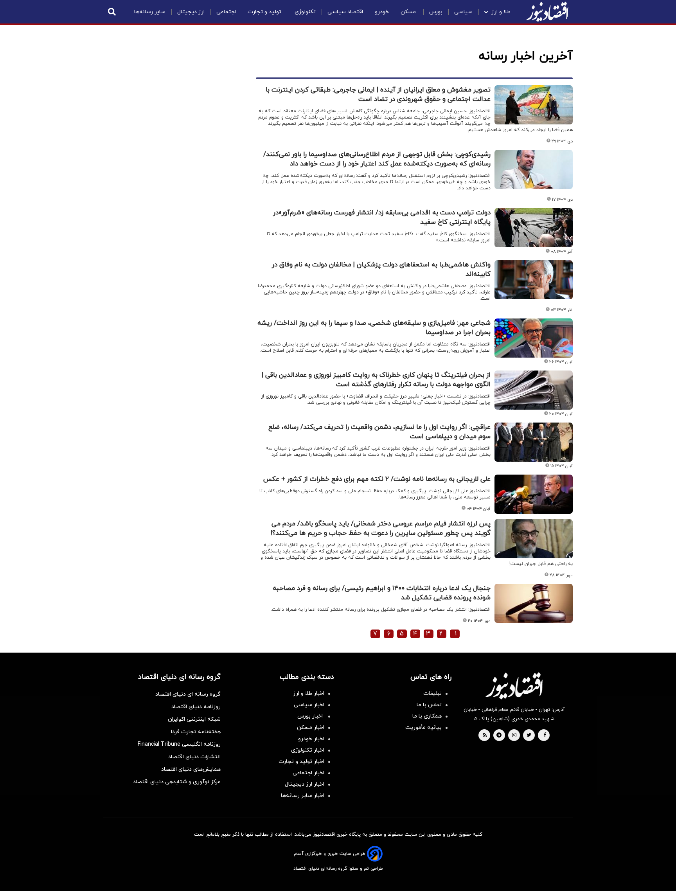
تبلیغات (432, 693)
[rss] (485, 735)
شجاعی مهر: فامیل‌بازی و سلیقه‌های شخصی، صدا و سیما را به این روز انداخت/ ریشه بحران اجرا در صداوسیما (374, 327)
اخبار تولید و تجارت (301, 761)
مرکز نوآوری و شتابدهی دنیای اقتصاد (177, 782)
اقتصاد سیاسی (345, 12)
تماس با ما (429, 705)
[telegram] (499, 735)
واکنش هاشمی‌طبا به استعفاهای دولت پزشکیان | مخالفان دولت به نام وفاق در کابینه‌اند (381, 269)
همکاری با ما (427, 716)
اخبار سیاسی (309, 705)
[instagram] (514, 735)
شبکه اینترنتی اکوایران (194, 719)
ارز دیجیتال (191, 12)
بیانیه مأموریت (423, 727)
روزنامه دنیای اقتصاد (196, 707)
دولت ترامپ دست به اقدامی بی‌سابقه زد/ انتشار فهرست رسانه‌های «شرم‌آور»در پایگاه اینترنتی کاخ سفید (382, 217)
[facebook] (544, 735)
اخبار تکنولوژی (307, 750)
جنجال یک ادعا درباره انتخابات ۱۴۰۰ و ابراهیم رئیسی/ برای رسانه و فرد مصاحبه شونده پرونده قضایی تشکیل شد (382, 593)
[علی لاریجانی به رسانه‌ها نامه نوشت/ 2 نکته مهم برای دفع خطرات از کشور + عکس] (533, 494)
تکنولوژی (305, 12)
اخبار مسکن (310, 727)
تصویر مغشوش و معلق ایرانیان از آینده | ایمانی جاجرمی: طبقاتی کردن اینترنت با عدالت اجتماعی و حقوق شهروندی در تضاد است (378, 94)
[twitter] (529, 735)
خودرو (382, 12)
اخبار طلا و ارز (308, 693)
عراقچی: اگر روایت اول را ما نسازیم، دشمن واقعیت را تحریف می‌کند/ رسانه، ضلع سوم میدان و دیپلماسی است (379, 432)
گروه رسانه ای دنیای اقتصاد (188, 694)
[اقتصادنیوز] (514, 686)
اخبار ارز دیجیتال (304, 784)
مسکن (409, 12)
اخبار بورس (310, 716)
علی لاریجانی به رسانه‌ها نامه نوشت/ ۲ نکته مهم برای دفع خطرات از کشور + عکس (377, 479)
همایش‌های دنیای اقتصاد (191, 769)
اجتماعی (226, 12)
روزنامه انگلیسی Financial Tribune (179, 744)
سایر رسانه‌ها (149, 12)
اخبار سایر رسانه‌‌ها (302, 795)
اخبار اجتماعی (308, 773)
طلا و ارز (501, 12)
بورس (435, 12)
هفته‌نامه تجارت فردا (196, 732)
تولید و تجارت (265, 12)
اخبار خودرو (311, 739)
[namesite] (547, 12)
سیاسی (463, 12)
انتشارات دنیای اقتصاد (194, 757)
